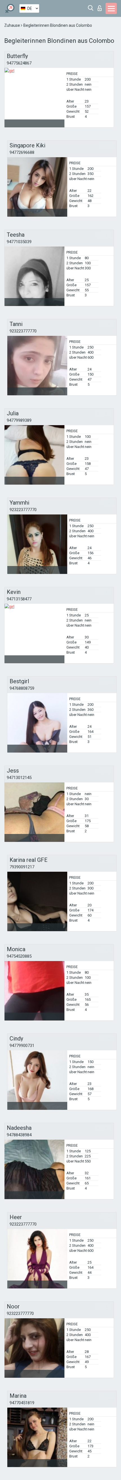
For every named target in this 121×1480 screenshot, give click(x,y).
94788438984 (19, 1134)
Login (101, 6)
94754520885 (19, 956)
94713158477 (19, 599)
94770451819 (22, 1402)
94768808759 (22, 688)
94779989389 (19, 420)
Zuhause (12, 25)
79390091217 (22, 866)
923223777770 (23, 331)
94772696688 (22, 152)
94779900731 (22, 1045)
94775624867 (19, 63)
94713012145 (19, 777)
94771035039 (19, 241)
